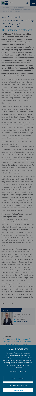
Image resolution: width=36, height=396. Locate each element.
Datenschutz (14, 371)
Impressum (22, 371)
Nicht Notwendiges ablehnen (18, 385)
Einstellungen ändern (18, 379)
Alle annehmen (18, 390)
